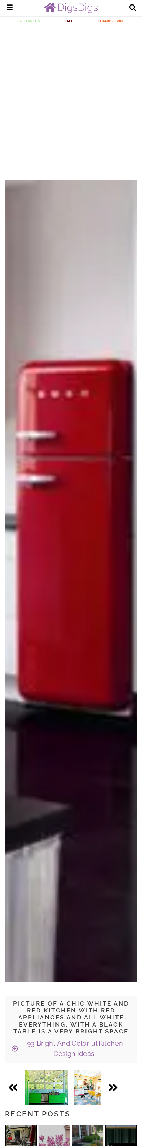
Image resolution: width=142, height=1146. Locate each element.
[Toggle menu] (9, 8)
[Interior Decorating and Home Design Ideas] (71, 11)
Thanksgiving (111, 21)
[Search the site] (132, 8)
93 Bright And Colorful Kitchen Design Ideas (74, 1048)
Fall (69, 21)
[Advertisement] (71, 100)
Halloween (28, 21)
